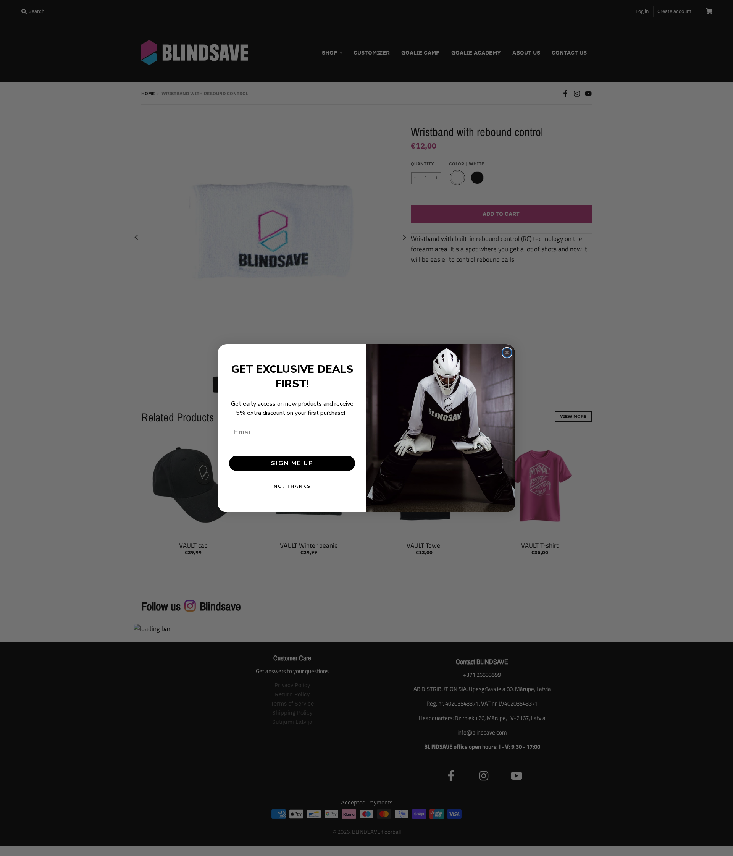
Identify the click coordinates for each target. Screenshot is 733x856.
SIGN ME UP (292, 463)
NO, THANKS (292, 486)
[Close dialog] (507, 352)
